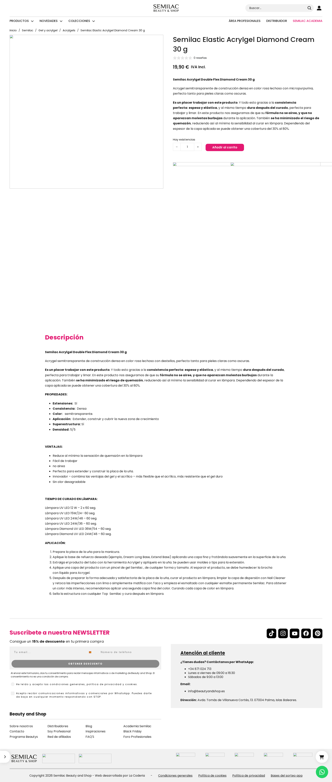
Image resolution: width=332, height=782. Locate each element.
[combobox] (93, 652)
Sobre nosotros (21, 726)
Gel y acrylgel (47, 30)
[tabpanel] (166, 477)
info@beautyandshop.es (206, 691)
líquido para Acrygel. (74, 573)
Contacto (17, 731)
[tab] (64, 337)
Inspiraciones (95, 731)
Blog (88, 726)
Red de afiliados (59, 737)
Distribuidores (57, 726)
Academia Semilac (137, 726)
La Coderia (137, 775)
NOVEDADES (49, 21)
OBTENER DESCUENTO (85, 663)
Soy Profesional (59, 731)
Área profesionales (245, 21)
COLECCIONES (79, 21)
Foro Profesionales (137, 737)
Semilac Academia (307, 21)
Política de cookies (212, 775)
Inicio (13, 30)
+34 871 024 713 (199, 669)
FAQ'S (89, 737)
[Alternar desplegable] (32, 21)
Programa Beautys (24, 737)
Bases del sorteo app (287, 775)
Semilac (27, 30)
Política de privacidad (248, 775)
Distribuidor (276, 21)
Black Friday (132, 731)
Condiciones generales (175, 775)
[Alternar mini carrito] (322, 757)
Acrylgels (69, 30)
